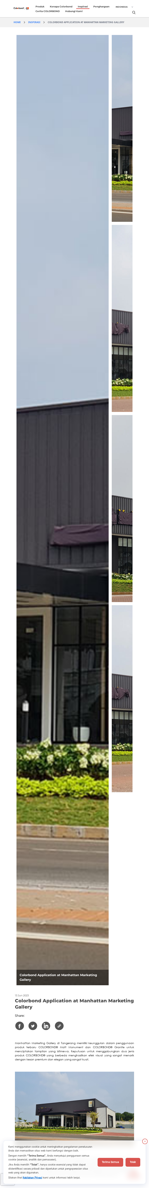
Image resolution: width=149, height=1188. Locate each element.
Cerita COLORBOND (48, 11)
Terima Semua (110, 1162)
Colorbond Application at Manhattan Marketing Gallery (86, 22)
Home (17, 22)
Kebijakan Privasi (32, 1177)
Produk (40, 6)
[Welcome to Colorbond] (24, 8)
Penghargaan (101, 6)
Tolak (133, 1162)
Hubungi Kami (74, 11)
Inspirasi (83, 6)
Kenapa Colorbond (61, 6)
